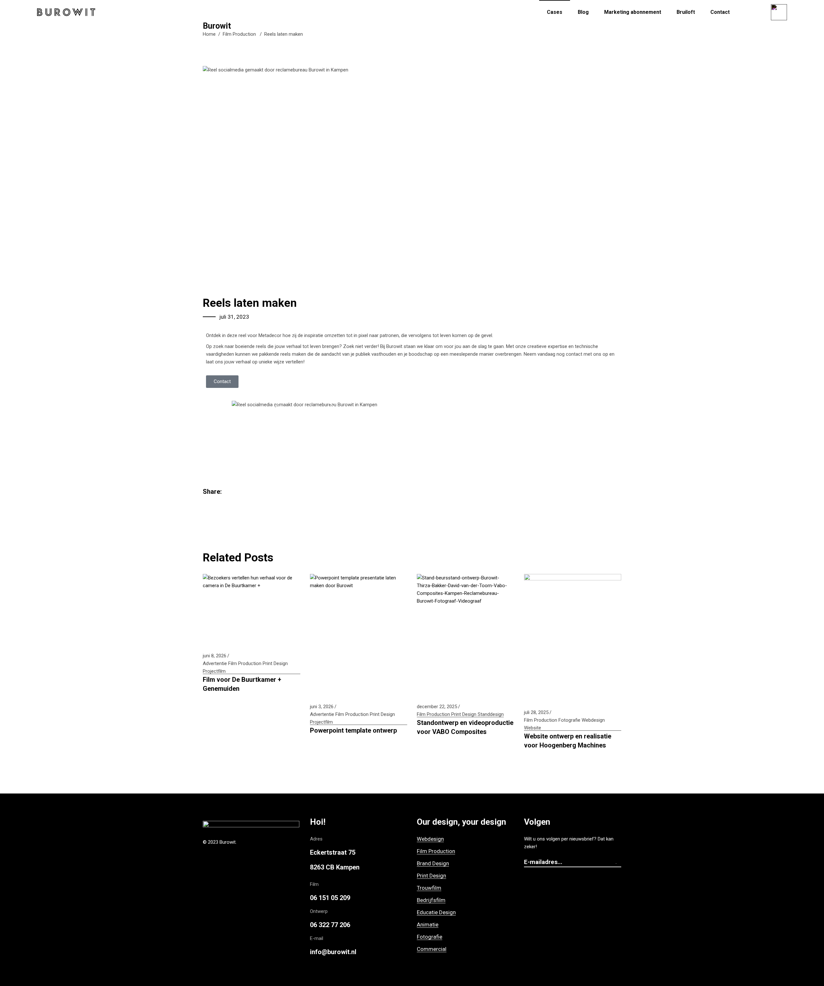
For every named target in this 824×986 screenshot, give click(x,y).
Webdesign (593, 720)
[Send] (618, 862)
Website (532, 728)
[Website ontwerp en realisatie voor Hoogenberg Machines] (573, 637)
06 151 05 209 (330, 898)
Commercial (431, 949)
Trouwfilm (429, 888)
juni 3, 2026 (321, 706)
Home (209, 34)
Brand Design (433, 863)
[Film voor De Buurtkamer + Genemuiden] (251, 609)
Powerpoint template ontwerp (353, 730)
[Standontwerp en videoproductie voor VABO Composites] (465, 635)
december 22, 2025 (437, 706)
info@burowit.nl (333, 952)
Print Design (275, 663)
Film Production (239, 34)
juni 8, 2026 (214, 656)
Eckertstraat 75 (332, 852)
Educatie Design (436, 912)
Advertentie (215, 663)
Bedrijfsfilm (431, 900)
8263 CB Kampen (335, 867)
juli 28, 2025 (536, 712)
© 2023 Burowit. (220, 842)
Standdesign (491, 714)
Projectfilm (214, 671)
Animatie (427, 924)
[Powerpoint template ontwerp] (358, 635)
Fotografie (569, 720)
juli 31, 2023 (234, 317)
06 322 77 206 (330, 925)
